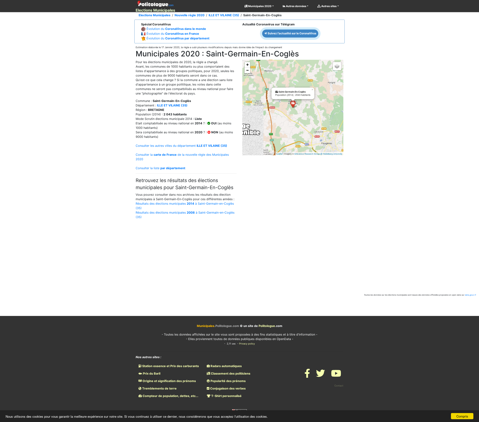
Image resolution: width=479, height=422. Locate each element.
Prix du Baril (151, 373)
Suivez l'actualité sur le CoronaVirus (291, 33)
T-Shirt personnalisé (226, 396)
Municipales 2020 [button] (259, 6)
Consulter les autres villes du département (181, 146)
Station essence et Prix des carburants (170, 366)
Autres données (295, 6)
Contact (338, 385)
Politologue (267, 326)
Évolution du (176, 29)
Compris (462, 416)
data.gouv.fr (470, 295)
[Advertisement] (239, 253)
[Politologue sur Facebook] (307, 375)
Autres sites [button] (329, 6)
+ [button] (247, 64)
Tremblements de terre (159, 388)
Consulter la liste (160, 168)
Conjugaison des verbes (227, 388)
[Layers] (337, 66)
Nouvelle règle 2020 (190, 15)
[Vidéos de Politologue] (336, 375)
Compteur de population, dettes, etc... (170, 396)
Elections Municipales (154, 15)
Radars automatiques (226, 366)
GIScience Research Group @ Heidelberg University (318, 153)
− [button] (247, 70)
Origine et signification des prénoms (169, 381)
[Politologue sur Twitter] (321, 375)
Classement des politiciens (230, 373)
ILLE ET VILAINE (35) (224, 15)
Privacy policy (247, 343)
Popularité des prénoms (228, 381)
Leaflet (279, 153)
